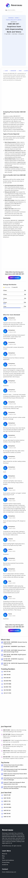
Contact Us (5, 864)
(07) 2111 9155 (7, 693)
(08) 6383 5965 (6, 756)
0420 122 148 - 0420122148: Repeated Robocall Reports (16, 664)
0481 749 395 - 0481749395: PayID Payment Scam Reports (15, 655)
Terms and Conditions (8, 860)
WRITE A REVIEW (14, 277)
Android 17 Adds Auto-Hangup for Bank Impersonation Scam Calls (14, 783)
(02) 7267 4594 (6, 734)
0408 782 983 (7, 813)
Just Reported (6, 726)
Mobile (17, 17)
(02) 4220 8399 (6, 744)
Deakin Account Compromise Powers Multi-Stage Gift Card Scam (15, 774)
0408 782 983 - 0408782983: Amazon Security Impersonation (15, 643)
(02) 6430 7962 (7, 680)
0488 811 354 (7, 801)
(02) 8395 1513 (6, 740)
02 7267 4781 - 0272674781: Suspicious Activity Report (14, 659)
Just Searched (6, 793)
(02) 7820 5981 (7, 690)
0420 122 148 (7, 816)
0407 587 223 (7, 810)
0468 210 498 (6, 730)
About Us (4, 853)
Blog (3, 856)
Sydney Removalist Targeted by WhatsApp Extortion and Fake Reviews (15, 787)
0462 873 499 (7, 795)
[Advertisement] (14, 50)
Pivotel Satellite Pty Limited (13, 19)
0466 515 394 (6, 750)
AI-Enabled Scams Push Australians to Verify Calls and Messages (15, 778)
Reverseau (16, 5)
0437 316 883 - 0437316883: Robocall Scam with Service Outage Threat (15, 651)
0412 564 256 (7, 677)
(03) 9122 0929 (7, 807)
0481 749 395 (7, 674)
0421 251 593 (7, 671)
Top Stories (5, 763)
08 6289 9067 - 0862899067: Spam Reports (14, 646)
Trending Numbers (8, 669)
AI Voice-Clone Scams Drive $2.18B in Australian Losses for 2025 (13, 765)
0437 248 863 (7, 804)
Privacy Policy (5, 862)
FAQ (3, 858)
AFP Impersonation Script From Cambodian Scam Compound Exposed (15, 770)
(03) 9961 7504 (7, 687)
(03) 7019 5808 (7, 684)
